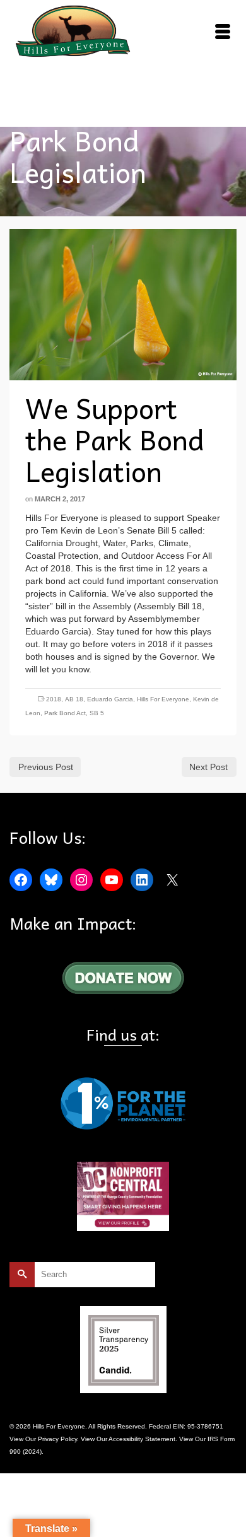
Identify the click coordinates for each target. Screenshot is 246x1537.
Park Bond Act (65, 713)
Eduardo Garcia (110, 699)
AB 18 (74, 699)
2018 (53, 699)
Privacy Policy (57, 1438)
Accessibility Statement (141, 1438)
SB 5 (97, 713)
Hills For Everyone (163, 699)
